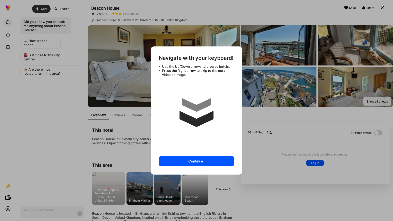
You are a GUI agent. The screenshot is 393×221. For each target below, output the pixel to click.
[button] (196, 115)
